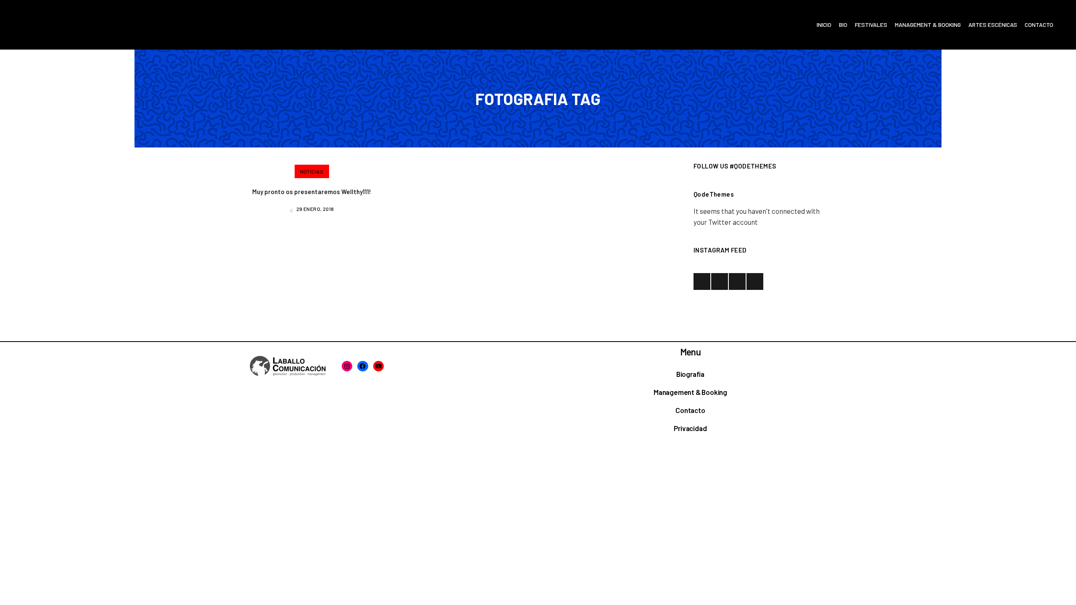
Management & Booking (690, 392)
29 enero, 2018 (314, 209)
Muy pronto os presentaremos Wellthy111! (311, 191)
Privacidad (690, 428)
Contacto (690, 410)
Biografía (690, 374)
